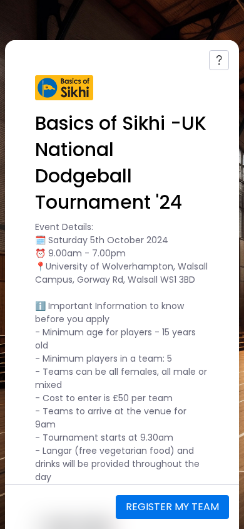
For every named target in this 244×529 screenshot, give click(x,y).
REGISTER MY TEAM (172, 507)
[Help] (219, 60)
